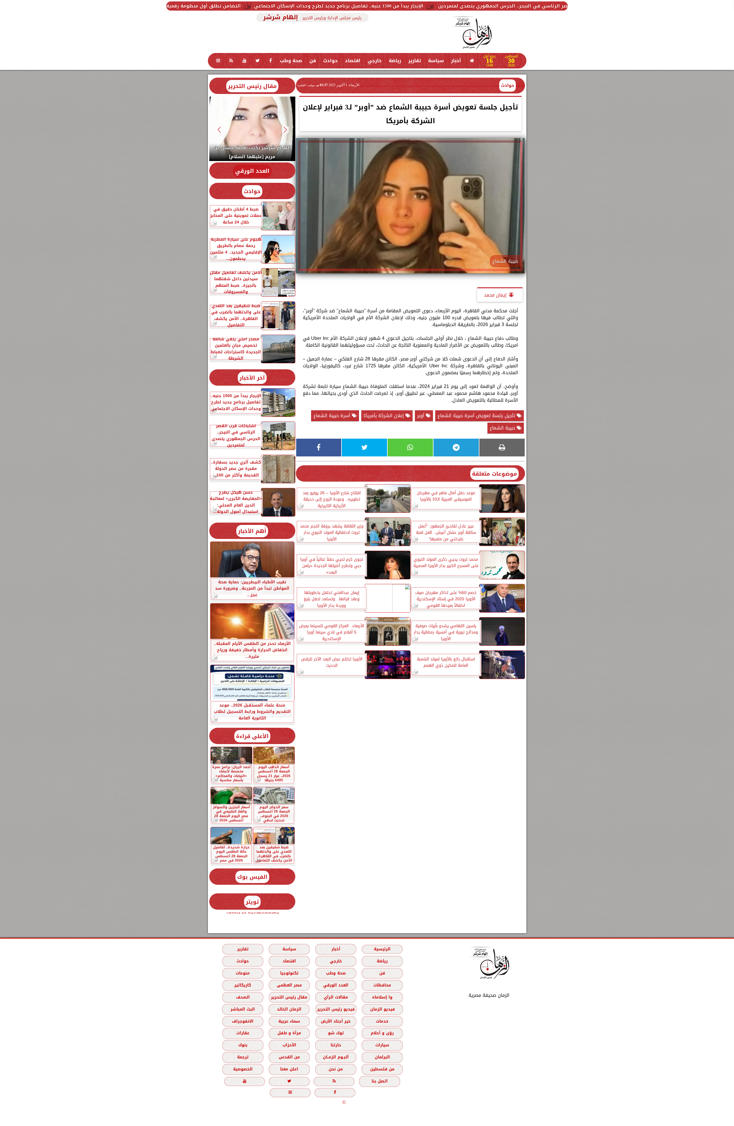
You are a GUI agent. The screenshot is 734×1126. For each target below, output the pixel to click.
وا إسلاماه (382, 997)
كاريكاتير (242, 985)
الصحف (242, 997)
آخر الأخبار (252, 377)
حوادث (330, 60)
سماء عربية (289, 1021)
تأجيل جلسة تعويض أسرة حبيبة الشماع (477, 415)
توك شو (335, 1033)
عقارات (242, 1033)
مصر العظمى (289, 985)
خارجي (375, 60)
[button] (285, 129)
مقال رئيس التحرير (252, 86)
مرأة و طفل (289, 1033)
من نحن (336, 1069)
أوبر (421, 415)
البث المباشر (242, 1009)
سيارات (382, 1045)
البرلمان (382, 1057)
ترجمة (242, 1057)
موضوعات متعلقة (494, 473)
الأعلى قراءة (252, 736)
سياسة (436, 60)
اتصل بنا (380, 1081)
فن (312, 60)
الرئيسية (382, 949)
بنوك (242, 1045)
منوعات (243, 973)
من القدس (289, 1057)
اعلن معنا (289, 1069)
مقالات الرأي (335, 997)
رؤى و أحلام (382, 1033)
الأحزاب (289, 1045)
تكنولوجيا (289, 973)
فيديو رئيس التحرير (335, 1009)
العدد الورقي (252, 171)
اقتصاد (352, 60)
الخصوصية (242, 1069)
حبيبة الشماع (503, 427)
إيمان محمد (495, 295)
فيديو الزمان (382, 1009)
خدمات (382, 1021)
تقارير (414, 60)
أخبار (456, 60)
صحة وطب (291, 60)
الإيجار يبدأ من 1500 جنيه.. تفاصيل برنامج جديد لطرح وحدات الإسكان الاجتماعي (446, 5)
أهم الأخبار (252, 531)
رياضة (395, 60)
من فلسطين (382, 1069)
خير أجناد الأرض (336, 1021)
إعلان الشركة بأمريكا (384, 415)
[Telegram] (456, 447)
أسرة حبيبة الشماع (332, 415)
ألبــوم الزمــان (336, 1057)
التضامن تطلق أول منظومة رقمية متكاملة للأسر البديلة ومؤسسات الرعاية (266, 5)
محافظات (382, 985)
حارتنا (335, 1045)
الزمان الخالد (289, 1009)
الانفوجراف (242, 1021)
